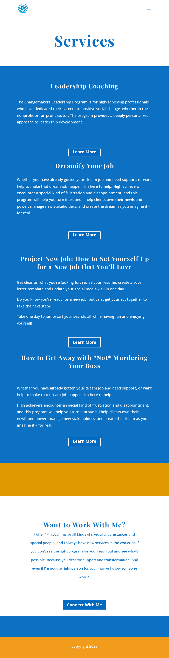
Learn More (84, 152)
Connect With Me (84, 605)
